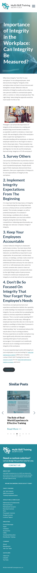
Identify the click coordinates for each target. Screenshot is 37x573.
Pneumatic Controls (9, 513)
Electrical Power (8, 504)
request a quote (8, 359)
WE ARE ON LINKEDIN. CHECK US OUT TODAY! (18, 483)
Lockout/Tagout (8, 517)
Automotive (6, 530)
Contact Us (9, 370)
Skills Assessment (8, 493)
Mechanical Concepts (9, 506)
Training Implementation (10, 495)
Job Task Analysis (8, 491)
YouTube (5, 560)
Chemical (5, 528)
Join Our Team (7, 548)
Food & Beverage (8, 524)
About (5, 544)
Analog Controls (8, 515)
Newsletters (7, 546)
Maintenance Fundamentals (11, 502)
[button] (2, 412)
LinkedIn (5, 557)
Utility (5, 532)
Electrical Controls (8, 509)
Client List (6, 555)
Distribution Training (9, 537)
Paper (5, 526)
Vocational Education (9, 535)
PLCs (4, 511)
